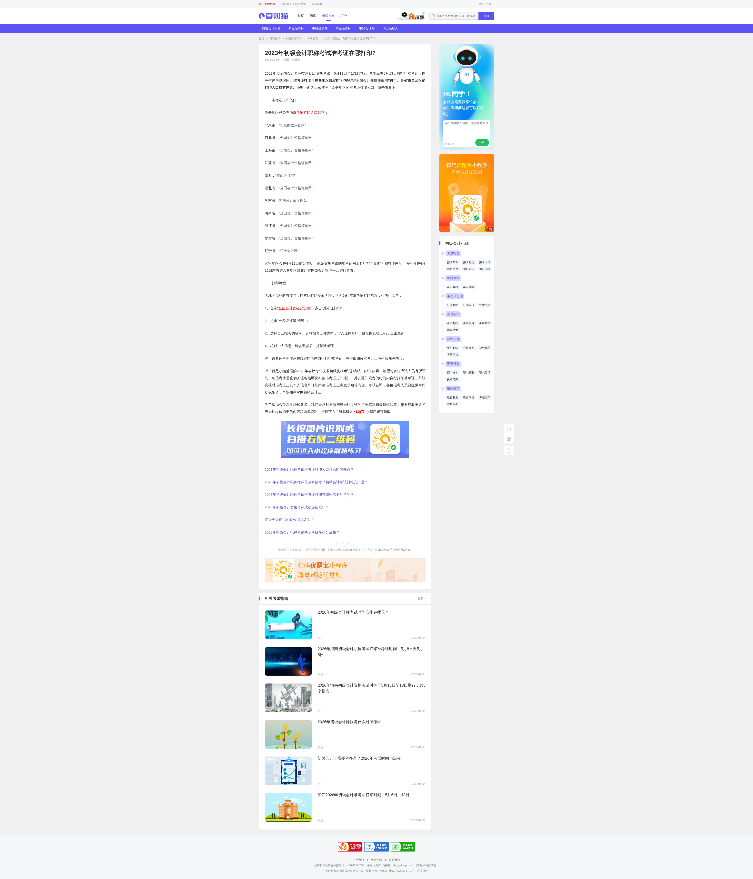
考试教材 (452, 287)
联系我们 (394, 859)
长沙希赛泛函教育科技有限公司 (344, 870)
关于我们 (358, 859)
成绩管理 (484, 347)
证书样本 (452, 372)
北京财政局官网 (292, 125)
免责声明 (376, 859)
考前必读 (312, 38)
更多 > (422, 598)
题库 (313, 15)
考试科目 (468, 323)
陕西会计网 (285, 175)
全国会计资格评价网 (372, 80)
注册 (489, 3)
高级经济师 (343, 28)
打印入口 (468, 305)
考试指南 (328, 15)
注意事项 (484, 305)
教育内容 (468, 397)
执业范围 (452, 379)
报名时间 (468, 262)
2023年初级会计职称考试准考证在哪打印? (349, 38)
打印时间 (452, 305)
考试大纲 (468, 287)
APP (343, 15)
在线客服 (317, 3)
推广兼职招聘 (267, 3)
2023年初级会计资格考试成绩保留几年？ (297, 507)
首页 (301, 15)
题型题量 (452, 329)
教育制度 (452, 397)
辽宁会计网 (289, 251)
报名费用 (452, 268)
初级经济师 (296, 28)
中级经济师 (320, 28)
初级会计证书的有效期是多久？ (289, 520)
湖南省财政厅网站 (293, 201)
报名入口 (484, 262)
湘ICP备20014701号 (402, 870)
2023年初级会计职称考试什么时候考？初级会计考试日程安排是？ (316, 482)
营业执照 (422, 870)
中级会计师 (367, 28)
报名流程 (484, 268)
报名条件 (452, 262)
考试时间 (452, 323)
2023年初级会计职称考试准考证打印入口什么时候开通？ (309, 469)
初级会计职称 (271, 28)
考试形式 (484, 323)
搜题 (486, 15)
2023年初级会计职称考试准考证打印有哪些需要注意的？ (309, 495)
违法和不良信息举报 (293, 3)
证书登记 (484, 372)
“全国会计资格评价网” (296, 138)
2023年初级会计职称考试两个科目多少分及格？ (302, 532)
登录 (481, 3)
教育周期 (452, 404)
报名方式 (468, 268)
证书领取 (468, 372)
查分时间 (452, 347)
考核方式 (484, 397)
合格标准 (468, 347)
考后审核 (452, 354)
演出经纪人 (390, 28)
